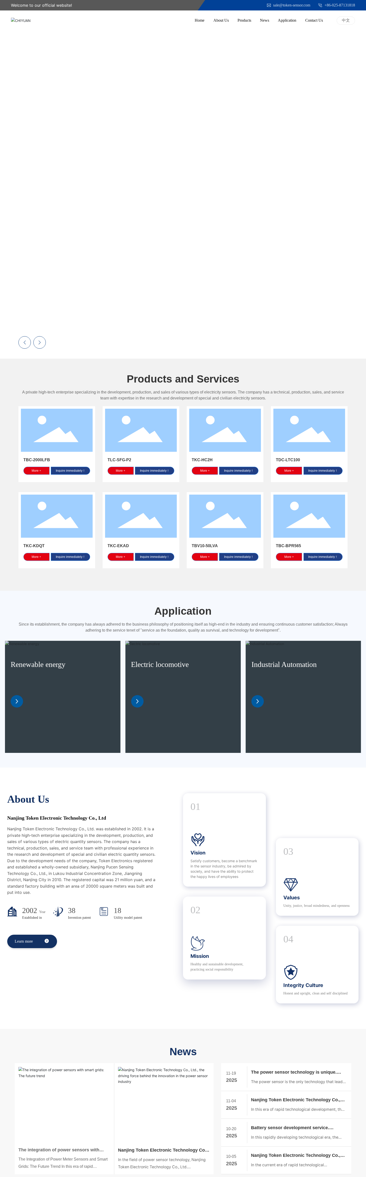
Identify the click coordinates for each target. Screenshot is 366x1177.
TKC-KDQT (34, 546)
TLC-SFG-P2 (119, 460)
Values (291, 898)
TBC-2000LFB (36, 460)
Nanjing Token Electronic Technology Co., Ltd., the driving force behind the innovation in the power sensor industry (162, 1151)
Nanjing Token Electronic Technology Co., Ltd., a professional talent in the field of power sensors (295, 1156)
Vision (197, 853)
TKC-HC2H (202, 460)
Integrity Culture (303, 985)
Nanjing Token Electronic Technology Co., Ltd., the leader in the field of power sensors (298, 1100)
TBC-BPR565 (288, 546)
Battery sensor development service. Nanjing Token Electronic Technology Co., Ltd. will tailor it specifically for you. (295, 1128)
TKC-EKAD (118, 546)
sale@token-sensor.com (291, 5)
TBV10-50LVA (205, 546)
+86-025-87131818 (339, 5)
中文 (346, 20)
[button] (353, 177)
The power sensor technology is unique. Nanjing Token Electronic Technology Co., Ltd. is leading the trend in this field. (295, 1073)
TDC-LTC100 (288, 460)
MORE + (152, 203)
